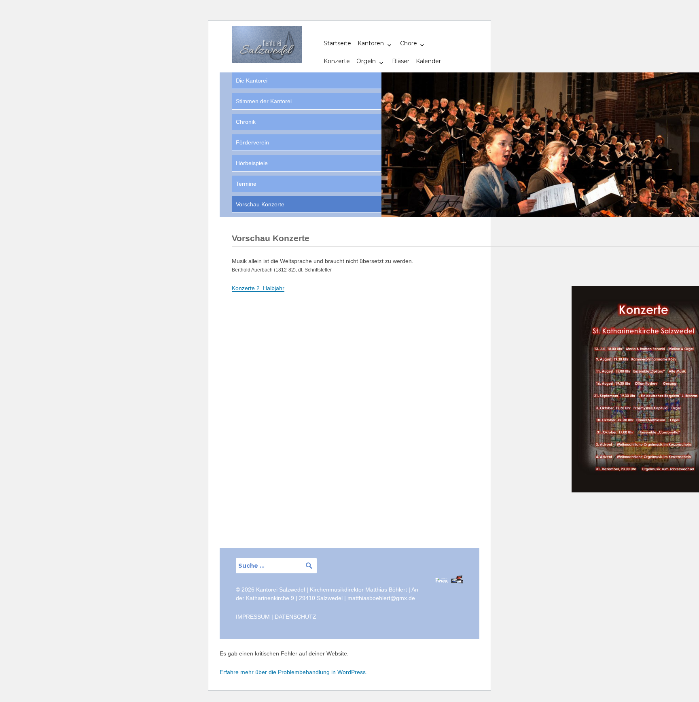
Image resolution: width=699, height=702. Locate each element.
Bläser (400, 61)
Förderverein (252, 142)
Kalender (428, 61)
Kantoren (371, 43)
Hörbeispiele (252, 163)
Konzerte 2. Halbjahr (258, 288)
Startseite (337, 43)
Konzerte (337, 61)
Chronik (246, 122)
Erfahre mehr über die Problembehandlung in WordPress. (293, 672)
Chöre (408, 43)
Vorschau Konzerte (260, 204)
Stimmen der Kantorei (264, 101)
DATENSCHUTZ (295, 616)
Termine (246, 183)
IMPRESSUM (253, 616)
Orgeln (366, 61)
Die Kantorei (251, 80)
